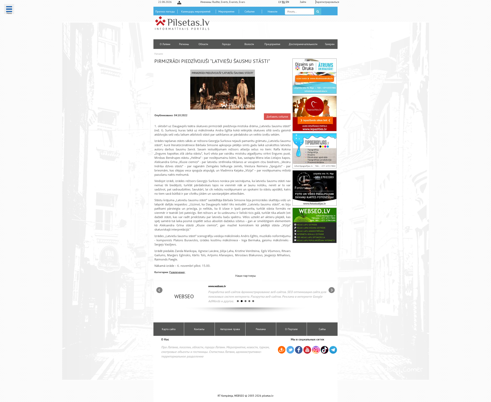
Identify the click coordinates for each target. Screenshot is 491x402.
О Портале (291, 329)
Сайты (322, 329)
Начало (158, 53)
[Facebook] (298, 350)
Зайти (303, 2)
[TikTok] (324, 350)
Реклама (261, 329)
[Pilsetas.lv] (184, 23)
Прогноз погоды (165, 11)
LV (279, 2)
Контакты (199, 329)
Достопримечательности (303, 44)
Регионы (184, 44)
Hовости (272, 11)
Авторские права (230, 329)
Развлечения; (177, 272)
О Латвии (165, 44)
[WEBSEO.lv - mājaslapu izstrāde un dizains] (314, 225)
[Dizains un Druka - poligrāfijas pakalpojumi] (314, 76)
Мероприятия (226, 11)
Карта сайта (168, 329)
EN (287, 2)
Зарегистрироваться (326, 2)
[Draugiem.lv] (281, 350)
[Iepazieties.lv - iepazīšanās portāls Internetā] (314, 113)
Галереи (329, 44)
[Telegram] (333, 350)
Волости (249, 44)
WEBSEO (239, 395)
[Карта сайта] (179, 2)
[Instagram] (316, 350)
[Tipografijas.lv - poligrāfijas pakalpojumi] (314, 150)
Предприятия (272, 44)
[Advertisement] (273, 28)
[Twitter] (290, 350)
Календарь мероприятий (195, 11)
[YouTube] (307, 350)
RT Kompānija (225, 395)
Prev (159, 290)
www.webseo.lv (217, 286)
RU (283, 2)
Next (332, 290)
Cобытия (250, 11)
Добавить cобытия (277, 116)
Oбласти (203, 44)
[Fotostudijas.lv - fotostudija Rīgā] (314, 188)
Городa (226, 44)
